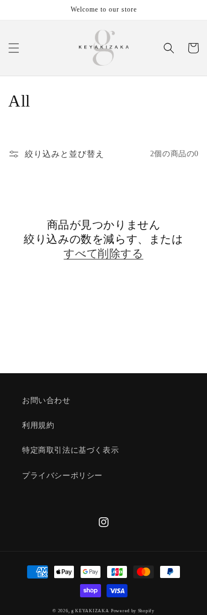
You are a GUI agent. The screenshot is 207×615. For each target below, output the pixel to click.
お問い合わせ (46, 400)
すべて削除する (103, 253)
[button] (14, 48)
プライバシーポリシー (62, 475)
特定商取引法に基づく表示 (70, 450)
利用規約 (38, 425)
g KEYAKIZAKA (90, 610)
